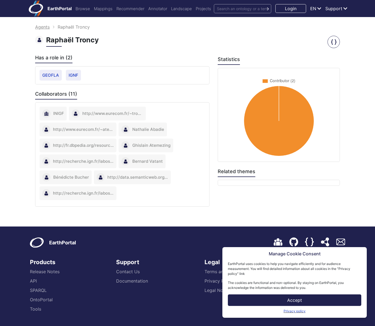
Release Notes (45, 271)
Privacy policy (295, 311)
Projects (203, 8)
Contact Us (128, 271)
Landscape (181, 8)
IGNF (73, 75)
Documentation (132, 281)
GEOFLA (50, 75)
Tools (35, 309)
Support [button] (333, 8)
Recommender (130, 8)
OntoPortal (41, 299)
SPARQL (38, 290)
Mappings (103, 8)
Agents (42, 27)
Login (290, 8)
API (33, 281)
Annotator (157, 8)
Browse (82, 8)
